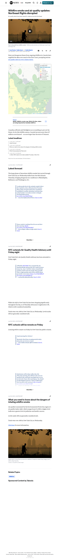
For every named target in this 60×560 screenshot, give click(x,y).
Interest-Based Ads (10, 554)
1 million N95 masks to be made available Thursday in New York (24, 155)
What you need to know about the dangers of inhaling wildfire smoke (25, 147)
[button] (6, 2)
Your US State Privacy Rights (30, 552)
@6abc (26, 226)
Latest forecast (12, 143)
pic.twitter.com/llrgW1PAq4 (24, 196)
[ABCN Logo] (14, 3)
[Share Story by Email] (46, 50)
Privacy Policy (21, 552)
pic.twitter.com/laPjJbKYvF (24, 275)
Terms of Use (30, 554)
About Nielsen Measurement (21, 554)
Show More (29, 239)
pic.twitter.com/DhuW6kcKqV (25, 227)
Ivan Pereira (13, 50)
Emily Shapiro (29, 50)
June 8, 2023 (38, 197)
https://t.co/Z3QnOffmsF (37, 274)
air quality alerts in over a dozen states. (20, 59)
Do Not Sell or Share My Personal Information (43, 554)
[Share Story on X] (42, 50)
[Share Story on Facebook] (38, 50)
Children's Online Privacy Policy (44, 552)
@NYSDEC (26, 265)
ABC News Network (13, 552)
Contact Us (29, 556)
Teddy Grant (19, 50)
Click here (11, 425)
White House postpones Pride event (17, 151)
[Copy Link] (50, 50)
